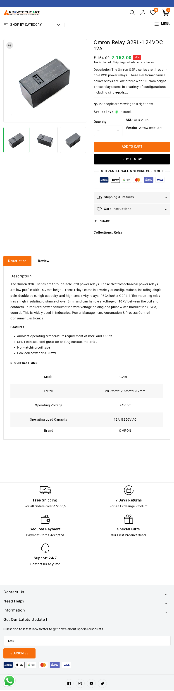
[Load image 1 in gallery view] (16, 140)
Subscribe (19, 653)
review (43, 261)
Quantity (100, 122)
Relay (118, 232)
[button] (132, 13)
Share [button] (105, 221)
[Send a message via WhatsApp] (9, 681)
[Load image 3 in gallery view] (73, 140)
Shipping (119, 62)
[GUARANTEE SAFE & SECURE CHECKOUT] (132, 181)
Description (17, 261)
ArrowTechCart (150, 128)
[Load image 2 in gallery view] (45, 140)
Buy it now (132, 159)
